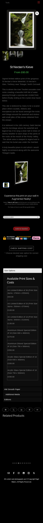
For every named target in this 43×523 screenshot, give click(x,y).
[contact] (9, 473)
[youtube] (29, 473)
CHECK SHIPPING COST (21, 248)
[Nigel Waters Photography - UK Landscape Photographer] (7, 2)
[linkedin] (24, 473)
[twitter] (34, 473)
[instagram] (19, 473)
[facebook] (14, 473)
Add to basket (21, 229)
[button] (37, 13)
